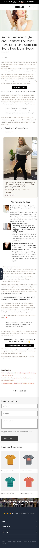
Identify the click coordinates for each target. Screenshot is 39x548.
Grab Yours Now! (19, 87)
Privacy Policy (27, 541)
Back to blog (20, 391)
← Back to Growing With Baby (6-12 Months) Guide (17, 383)
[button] (4, 7)
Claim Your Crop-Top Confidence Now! (19, 345)
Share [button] (5, 57)
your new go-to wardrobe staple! (11, 293)
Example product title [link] (7, 471)
